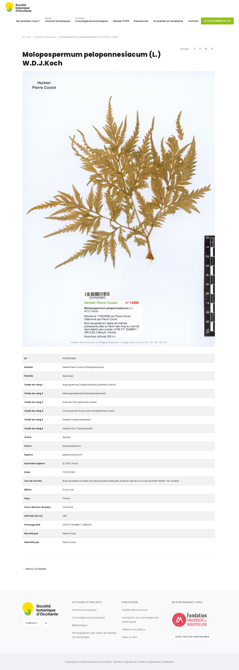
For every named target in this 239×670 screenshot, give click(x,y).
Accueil (26, 36)
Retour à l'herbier (36, 569)
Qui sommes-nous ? (28, 21)
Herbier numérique (45, 36)
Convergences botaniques (91, 20)
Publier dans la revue (134, 610)
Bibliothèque (79, 625)
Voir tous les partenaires (192, 636)
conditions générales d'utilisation (155, 662)
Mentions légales (123, 662)
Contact (193, 21)
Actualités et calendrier (168, 21)
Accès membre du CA (217, 20)
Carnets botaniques (57, 20)
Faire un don (129, 637)
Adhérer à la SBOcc (134, 629)
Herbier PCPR (121, 21)
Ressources (141, 21)
